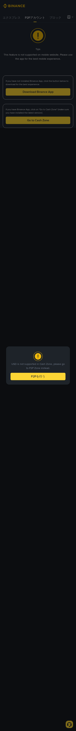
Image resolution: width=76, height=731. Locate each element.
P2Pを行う (38, 376)
